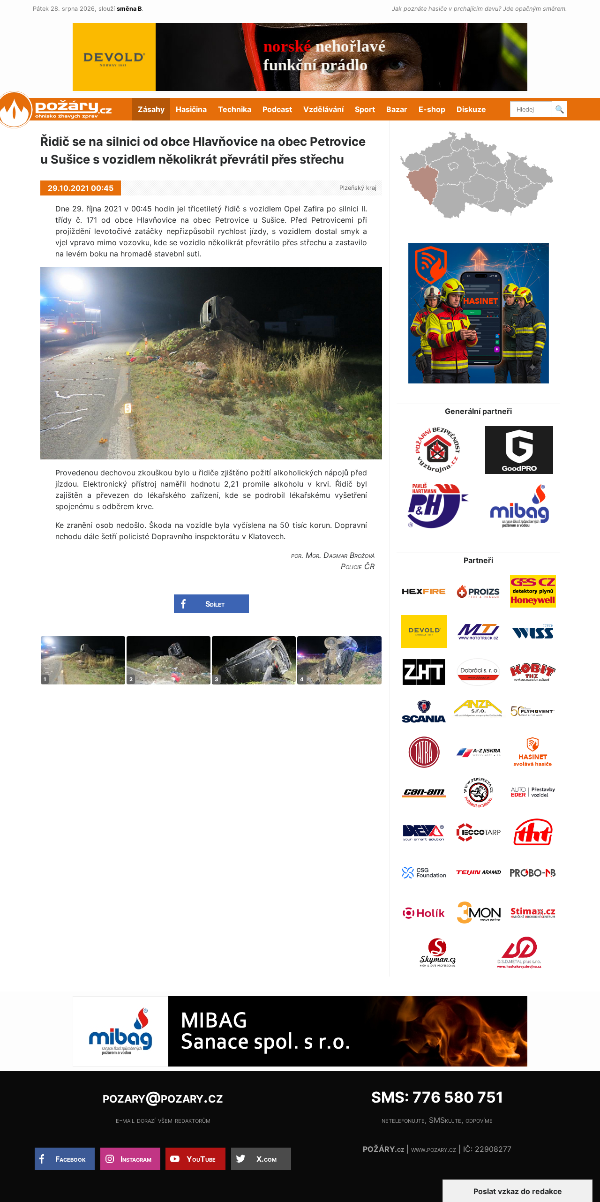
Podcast (277, 109)
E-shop (432, 109)
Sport (365, 109)
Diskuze (471, 109)
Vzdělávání (323, 109)
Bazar (396, 109)
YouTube (201, 1159)
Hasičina (191, 109)
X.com (266, 1159)
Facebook (70, 1159)
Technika (234, 109)
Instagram (135, 1159)
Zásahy (151, 109)
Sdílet (215, 604)
